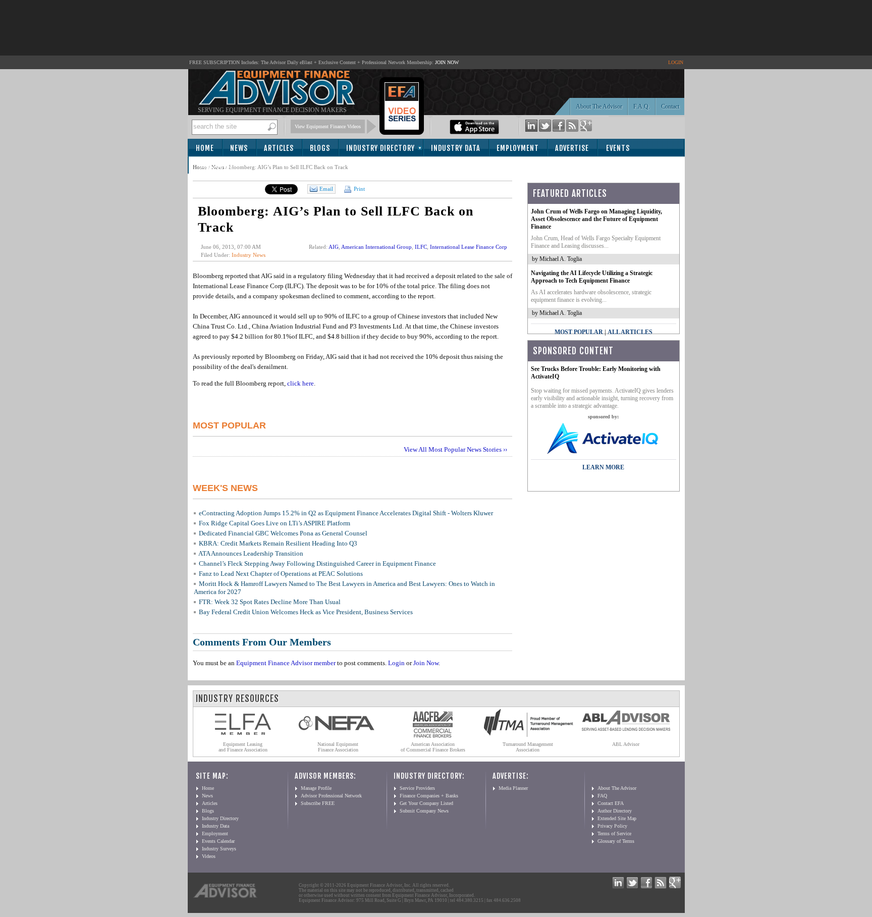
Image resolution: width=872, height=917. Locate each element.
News (239, 148)
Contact (670, 106)
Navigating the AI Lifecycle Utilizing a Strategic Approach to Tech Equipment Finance (591, 276)
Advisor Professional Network (331, 795)
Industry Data (455, 148)
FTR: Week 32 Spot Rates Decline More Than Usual (270, 602)
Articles (279, 148)
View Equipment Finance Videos (328, 126)
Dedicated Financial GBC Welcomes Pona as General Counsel (283, 533)
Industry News (248, 255)
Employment (518, 148)
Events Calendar (218, 841)
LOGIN (675, 62)
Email (326, 189)
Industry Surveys (219, 848)
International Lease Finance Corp (468, 247)
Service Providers (417, 788)
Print (358, 189)
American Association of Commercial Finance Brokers (433, 746)
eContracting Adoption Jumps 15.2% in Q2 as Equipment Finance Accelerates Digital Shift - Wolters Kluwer (346, 513)
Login (396, 663)
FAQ (602, 795)
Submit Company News (424, 811)
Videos (208, 856)
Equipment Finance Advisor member (286, 663)
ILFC (421, 247)
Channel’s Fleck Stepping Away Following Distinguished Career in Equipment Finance (317, 563)
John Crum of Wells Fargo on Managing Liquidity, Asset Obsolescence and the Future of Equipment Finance (596, 219)
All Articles (630, 332)
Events (618, 148)
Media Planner (513, 788)
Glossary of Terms (615, 841)
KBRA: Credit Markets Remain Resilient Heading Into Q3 (278, 543)
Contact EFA (610, 803)
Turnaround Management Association (528, 746)
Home (205, 148)
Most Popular (579, 332)
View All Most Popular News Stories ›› (455, 449)
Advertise (572, 148)
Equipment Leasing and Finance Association (243, 746)
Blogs (320, 148)
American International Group (376, 247)
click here (300, 383)
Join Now (426, 663)
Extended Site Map (616, 818)
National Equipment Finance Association (337, 746)
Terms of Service (614, 833)
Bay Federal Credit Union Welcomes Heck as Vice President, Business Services (306, 612)
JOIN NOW (447, 62)
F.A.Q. (641, 106)
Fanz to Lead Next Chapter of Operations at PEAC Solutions (281, 573)
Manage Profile (316, 788)
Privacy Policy (612, 826)
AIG (334, 247)
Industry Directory (380, 148)
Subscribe (216, 165)
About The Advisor (599, 106)
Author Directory (614, 811)
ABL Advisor (625, 744)
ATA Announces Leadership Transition (250, 553)
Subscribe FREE (318, 803)
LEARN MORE (603, 467)
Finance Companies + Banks (429, 795)
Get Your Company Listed (426, 803)
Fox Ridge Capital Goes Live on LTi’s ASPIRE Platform (274, 523)
